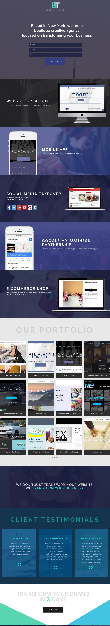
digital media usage (57, 154)
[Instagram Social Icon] (35, 207)
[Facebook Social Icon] (9, 207)
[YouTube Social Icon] (24, 207)
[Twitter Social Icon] (14, 207)
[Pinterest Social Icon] (30, 207)
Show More (55, 457)
